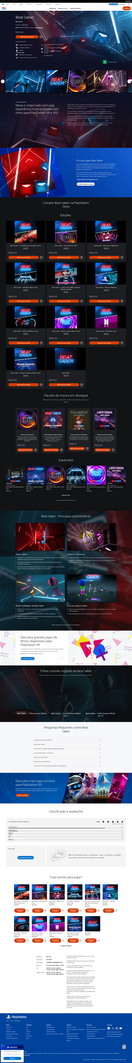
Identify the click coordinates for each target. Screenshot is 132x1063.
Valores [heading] (48, 1025)
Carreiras (8, 1029)
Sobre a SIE (9, 1027)
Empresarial (9, 1036)
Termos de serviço (91, 1027)
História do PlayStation (11, 1038)
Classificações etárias (92, 1031)
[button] (66, 81)
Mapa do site (122, 1059)
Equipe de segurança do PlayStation (76, 1029)
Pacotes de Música (75, 8)
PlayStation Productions (12, 1034)
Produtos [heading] (29, 1025)
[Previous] (3, 81)
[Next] (129, 81)
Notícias (48, 4)
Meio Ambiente (50, 1027)
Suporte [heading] (69, 1025)
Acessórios (38, 4)
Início (7, 1020)
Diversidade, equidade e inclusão (54, 1034)
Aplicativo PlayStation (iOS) (113, 1032)
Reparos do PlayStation (72, 1034)
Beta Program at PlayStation (114, 1036)
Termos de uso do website (111, 1059)
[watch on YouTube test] (81, 90)
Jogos (21, 4)
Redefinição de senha (72, 1036)
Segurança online (50, 1031)
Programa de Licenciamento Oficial (95, 1038)
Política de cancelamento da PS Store (96, 1029)
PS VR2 (28, 1031)
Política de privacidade (98, 1059)
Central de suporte (71, 1027)
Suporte (57, 4)
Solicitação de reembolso (73, 1038)
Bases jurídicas (87, 1059)
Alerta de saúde (91, 1034)
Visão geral (53, 8)
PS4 (27, 1029)
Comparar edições (66, 945)
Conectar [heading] (109, 1025)
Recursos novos (63, 8)
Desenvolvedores (91, 1036)
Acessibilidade (50, 1029)
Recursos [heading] (89, 1025)
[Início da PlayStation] (3, 4)
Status (68, 1031)
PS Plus (29, 4)
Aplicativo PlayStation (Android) (115, 1034)
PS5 (14, 4)
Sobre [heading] (7, 1025)
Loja (7, 4)
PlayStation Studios (11, 1031)
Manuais (69, 1040)
